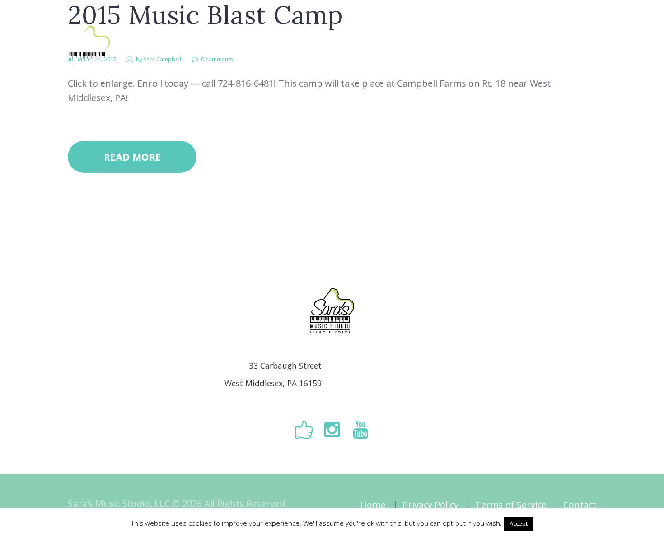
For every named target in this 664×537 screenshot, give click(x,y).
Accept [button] (519, 523)
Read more (132, 156)
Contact (579, 505)
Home (373, 505)
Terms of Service (511, 505)
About (358, 49)
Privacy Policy (430, 505)
